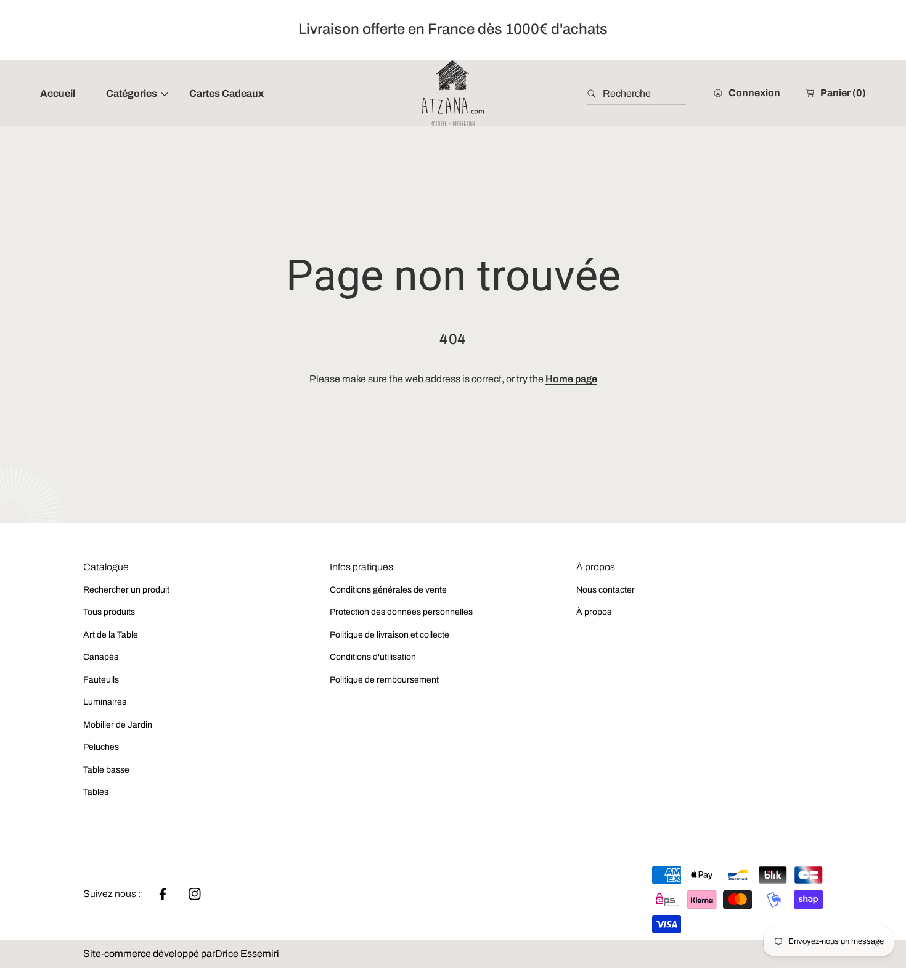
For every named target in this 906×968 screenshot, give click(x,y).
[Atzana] (453, 93)
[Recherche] (595, 94)
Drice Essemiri (247, 953)
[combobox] (636, 94)
